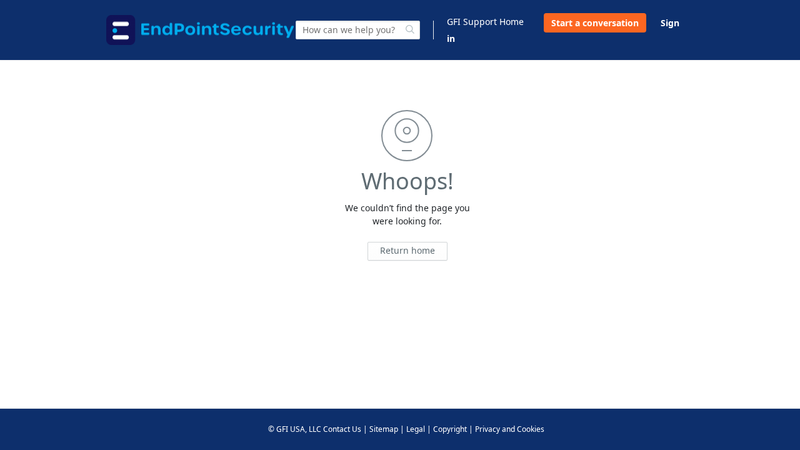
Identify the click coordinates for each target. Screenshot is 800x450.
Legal (415, 429)
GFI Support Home (485, 22)
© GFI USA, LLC (294, 429)
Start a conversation (595, 23)
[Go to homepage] (200, 30)
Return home (407, 250)
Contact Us (342, 429)
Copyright (450, 429)
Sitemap (383, 429)
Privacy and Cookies (509, 429)
